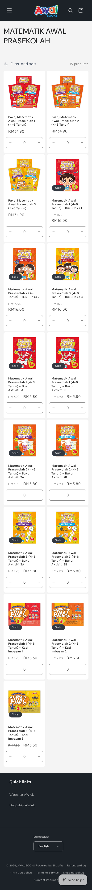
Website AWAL (21, 794)
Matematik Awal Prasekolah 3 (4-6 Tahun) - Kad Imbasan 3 (22, 733)
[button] (9, 10)
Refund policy (76, 865)
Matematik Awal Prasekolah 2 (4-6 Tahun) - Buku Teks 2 (24, 293)
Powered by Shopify (49, 865)
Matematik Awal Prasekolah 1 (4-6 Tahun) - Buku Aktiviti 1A (21, 384)
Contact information (48, 880)
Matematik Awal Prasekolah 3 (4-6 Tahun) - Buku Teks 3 (67, 293)
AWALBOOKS (26, 865)
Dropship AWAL (22, 805)
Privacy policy (22, 872)
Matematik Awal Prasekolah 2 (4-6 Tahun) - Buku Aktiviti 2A (22, 471)
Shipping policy (73, 872)
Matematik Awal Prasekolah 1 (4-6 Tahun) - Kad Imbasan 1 (21, 646)
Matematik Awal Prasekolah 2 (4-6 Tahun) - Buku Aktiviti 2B (65, 471)
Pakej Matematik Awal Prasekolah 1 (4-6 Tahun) (21, 121)
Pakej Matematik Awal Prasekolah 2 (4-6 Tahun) (65, 121)
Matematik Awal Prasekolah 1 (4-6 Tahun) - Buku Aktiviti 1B (64, 384)
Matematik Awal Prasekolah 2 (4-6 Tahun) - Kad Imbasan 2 (65, 646)
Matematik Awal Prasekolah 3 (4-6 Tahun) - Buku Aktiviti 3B (65, 558)
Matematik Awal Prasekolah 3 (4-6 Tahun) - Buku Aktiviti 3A (22, 558)
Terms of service (47, 872)
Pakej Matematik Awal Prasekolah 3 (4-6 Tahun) (22, 204)
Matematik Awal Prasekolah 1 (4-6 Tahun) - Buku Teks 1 (66, 204)
